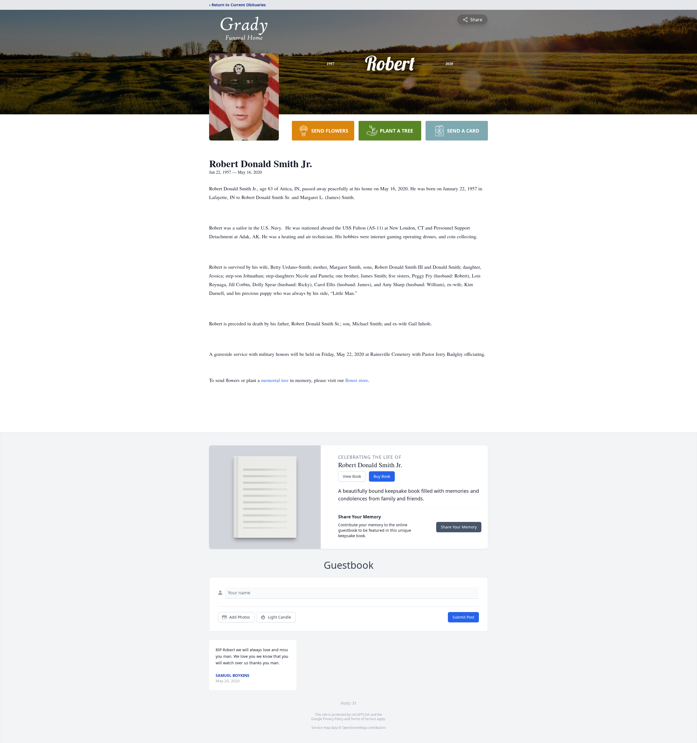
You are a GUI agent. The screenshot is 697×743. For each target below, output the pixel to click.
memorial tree (275, 380)
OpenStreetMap (354, 727)
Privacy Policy (333, 719)
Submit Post (463, 617)
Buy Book (382, 476)
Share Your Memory (459, 527)
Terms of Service (363, 719)
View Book (352, 476)
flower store (356, 380)
